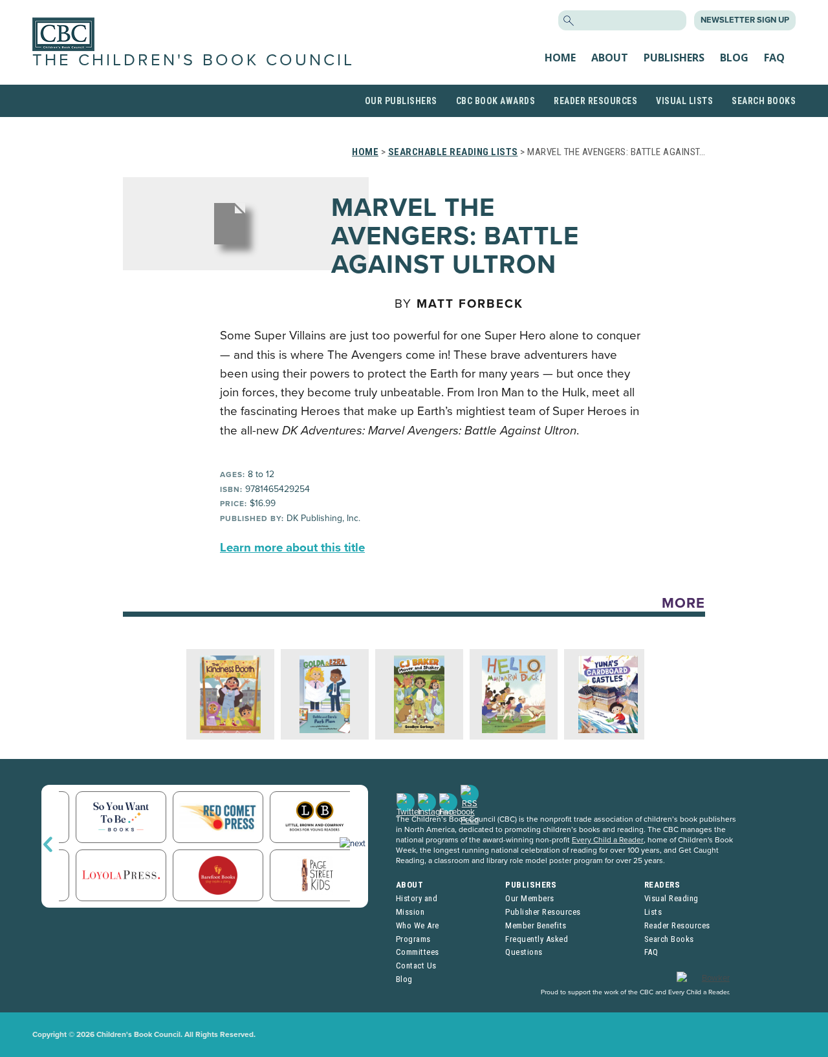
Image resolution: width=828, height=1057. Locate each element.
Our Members (529, 898)
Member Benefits (536, 925)
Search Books (764, 101)
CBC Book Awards (496, 101)
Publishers (674, 57)
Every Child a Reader (608, 839)
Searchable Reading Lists (453, 152)
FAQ (774, 57)
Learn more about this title (292, 547)
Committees (417, 952)
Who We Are (417, 925)
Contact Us (416, 965)
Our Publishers (401, 101)
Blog (734, 57)
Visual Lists (684, 101)
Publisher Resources (543, 912)
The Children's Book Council (193, 60)
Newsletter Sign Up (745, 20)
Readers (662, 885)
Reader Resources (595, 101)
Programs (413, 939)
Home (560, 57)
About (609, 57)
